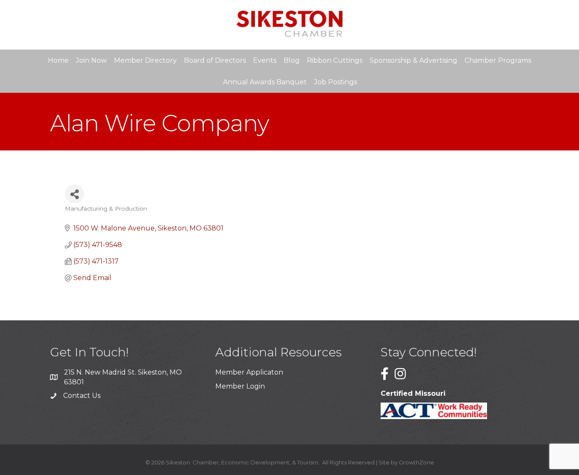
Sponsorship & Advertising (413, 60)
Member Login (240, 386)
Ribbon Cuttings (334, 60)
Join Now (91, 60)
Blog (292, 60)
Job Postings (335, 82)
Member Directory (145, 60)
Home (58, 60)
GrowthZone (416, 462)
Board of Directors (215, 60)
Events (264, 60)
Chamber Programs (498, 60)
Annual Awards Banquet (265, 82)
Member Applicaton (249, 372)
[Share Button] (74, 193)
